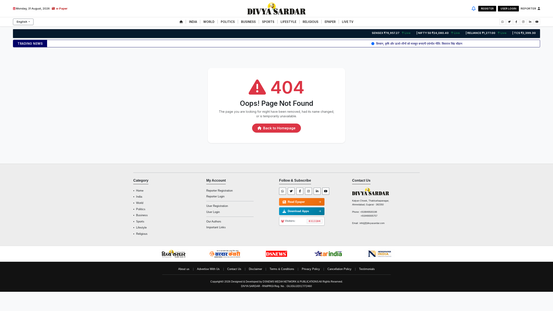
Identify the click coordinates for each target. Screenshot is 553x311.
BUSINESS (248, 22)
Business (142, 215)
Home (139, 190)
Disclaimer (255, 269)
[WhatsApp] (282, 191)
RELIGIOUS (310, 22)
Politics (140, 209)
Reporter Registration (219, 190)
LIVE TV (347, 22)
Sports (140, 221)
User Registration (217, 206)
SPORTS (268, 22)
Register (487, 8)
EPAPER (330, 22)
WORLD (209, 22)
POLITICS (228, 22)
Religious (142, 233)
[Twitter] (291, 191)
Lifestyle (141, 227)
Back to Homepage (279, 128)
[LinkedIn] (317, 191)
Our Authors (213, 221)
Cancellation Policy (339, 269)
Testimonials (367, 269)
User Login (508, 8)
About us (183, 269)
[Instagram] (308, 191)
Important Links (216, 227)
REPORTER (529, 8)
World (139, 203)
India (139, 196)
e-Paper (61, 8)
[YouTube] (325, 191)
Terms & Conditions (282, 269)
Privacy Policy (311, 269)
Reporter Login (215, 196)
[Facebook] (299, 191)
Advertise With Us (208, 269)
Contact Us (234, 269)
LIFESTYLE (288, 22)
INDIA (193, 22)
